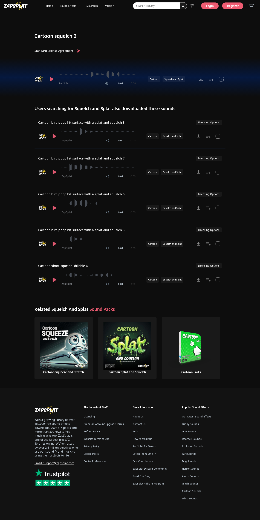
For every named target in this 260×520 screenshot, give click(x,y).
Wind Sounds (190, 498)
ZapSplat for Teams (144, 446)
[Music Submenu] (115, 6)
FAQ (135, 431)
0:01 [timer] (120, 83)
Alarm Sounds (190, 476)
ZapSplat (64, 83)
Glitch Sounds (190, 483)
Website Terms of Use (96, 439)
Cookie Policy (91, 453)
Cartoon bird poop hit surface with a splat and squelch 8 (81, 122)
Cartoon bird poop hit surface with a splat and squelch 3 (81, 230)
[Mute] (106, 83)
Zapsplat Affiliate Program (148, 483)
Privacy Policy (91, 446)
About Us (138, 416)
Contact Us (139, 424)
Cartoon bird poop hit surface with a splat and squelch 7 (81, 158)
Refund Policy (92, 431)
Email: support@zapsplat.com (54, 463)
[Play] (51, 79)
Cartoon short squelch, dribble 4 (63, 266)
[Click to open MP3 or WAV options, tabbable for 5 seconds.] (201, 79)
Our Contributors (143, 461)
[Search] (183, 6)
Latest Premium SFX (144, 453)
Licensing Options (208, 122)
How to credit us (142, 439)
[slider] (97, 74)
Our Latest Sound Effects (196, 416)
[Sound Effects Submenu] (79, 6)
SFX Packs (92, 5)
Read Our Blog (141, 476)
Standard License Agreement (53, 51)
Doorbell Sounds (192, 439)
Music (108, 5)
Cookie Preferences (95, 461)
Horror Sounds (190, 468)
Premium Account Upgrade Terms (104, 424)
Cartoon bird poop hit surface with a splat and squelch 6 (81, 194)
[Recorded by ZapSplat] (39, 79)
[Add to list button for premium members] (211, 79)
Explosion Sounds (192, 446)
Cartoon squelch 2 (55, 36)
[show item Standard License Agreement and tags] (221, 79)
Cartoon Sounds (191, 491)
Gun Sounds (189, 431)
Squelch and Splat (173, 79)
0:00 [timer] (133, 83)
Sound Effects (68, 5)
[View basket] (251, 6)
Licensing (89, 416)
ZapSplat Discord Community (150, 468)
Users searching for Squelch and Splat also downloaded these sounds (104, 108)
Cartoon (154, 79)
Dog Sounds (189, 461)
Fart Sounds (189, 453)
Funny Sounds (190, 424)
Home (49, 5)
